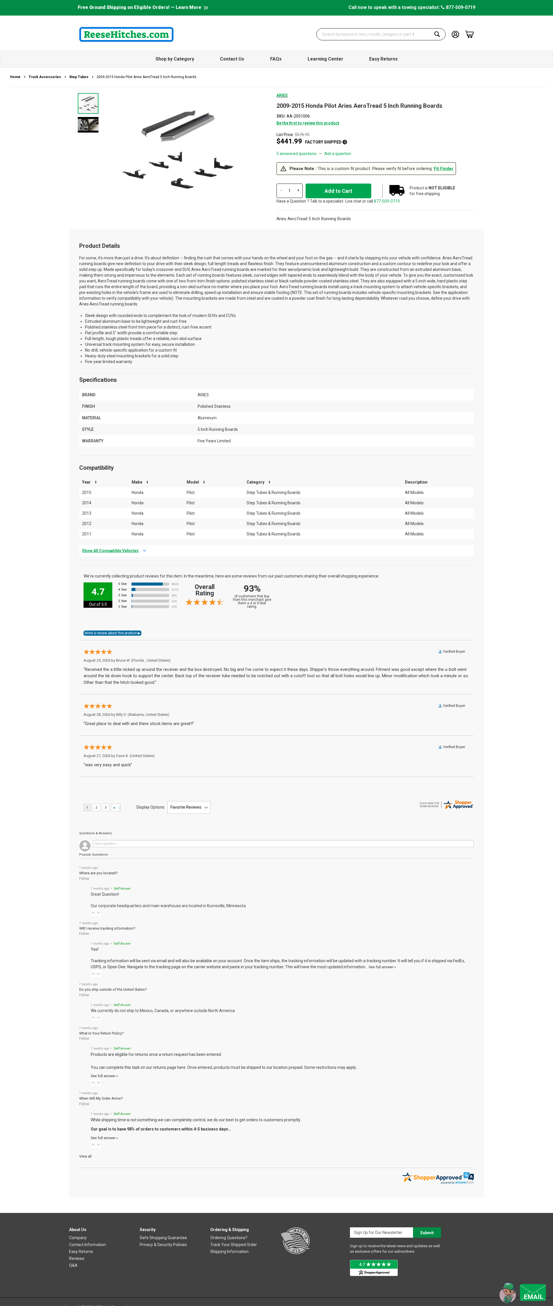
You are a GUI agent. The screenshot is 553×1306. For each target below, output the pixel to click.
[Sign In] (455, 34)
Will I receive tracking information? (107, 928)
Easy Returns (81, 1251)
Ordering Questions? (228, 1237)
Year (86, 482)
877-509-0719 (460, 7)
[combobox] (381, 34)
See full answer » (382, 967)
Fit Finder (443, 168)
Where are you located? (98, 873)
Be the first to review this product (307, 123)
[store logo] (126, 34)
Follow (84, 879)
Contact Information (87, 1244)
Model (193, 482)
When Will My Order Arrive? (101, 1098)
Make (137, 482)
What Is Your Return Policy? (101, 1033)
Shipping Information (229, 1251)
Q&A (73, 1265)
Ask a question (337, 153)
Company (78, 1237)
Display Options (150, 807)
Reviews (76, 1258)
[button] (88, 124)
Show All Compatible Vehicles (110, 550)
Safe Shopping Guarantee (163, 1237)
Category (255, 482)
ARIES (282, 95)
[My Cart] (469, 34)
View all (85, 1156)
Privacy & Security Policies (163, 1244)
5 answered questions (296, 153)
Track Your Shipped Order (233, 1244)
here (181, 1067)
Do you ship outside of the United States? (113, 989)
